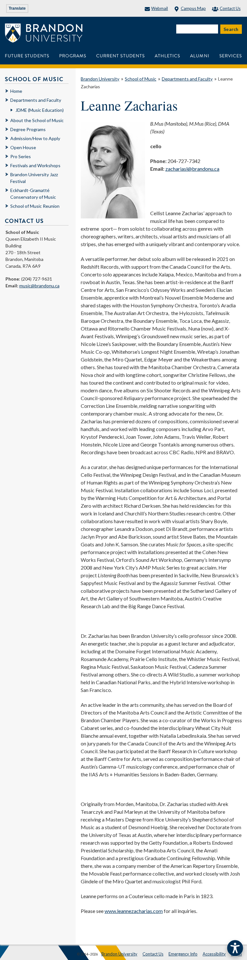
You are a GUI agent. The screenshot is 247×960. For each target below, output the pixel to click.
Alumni (199, 56)
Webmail (159, 8)
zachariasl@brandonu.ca (192, 169)
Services (230, 56)
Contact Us (230, 8)
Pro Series (20, 156)
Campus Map (193, 8)
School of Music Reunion (34, 206)
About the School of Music (37, 120)
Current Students (120, 56)
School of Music (140, 79)
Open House (23, 147)
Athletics (167, 56)
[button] (235, 948)
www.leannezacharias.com (134, 911)
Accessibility (214, 953)
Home (16, 91)
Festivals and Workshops (35, 165)
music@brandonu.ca (39, 285)
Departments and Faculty (187, 79)
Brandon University (100, 79)
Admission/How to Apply (35, 138)
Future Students (27, 56)
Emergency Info (183, 953)
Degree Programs (28, 129)
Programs (72, 56)
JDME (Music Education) (39, 110)
